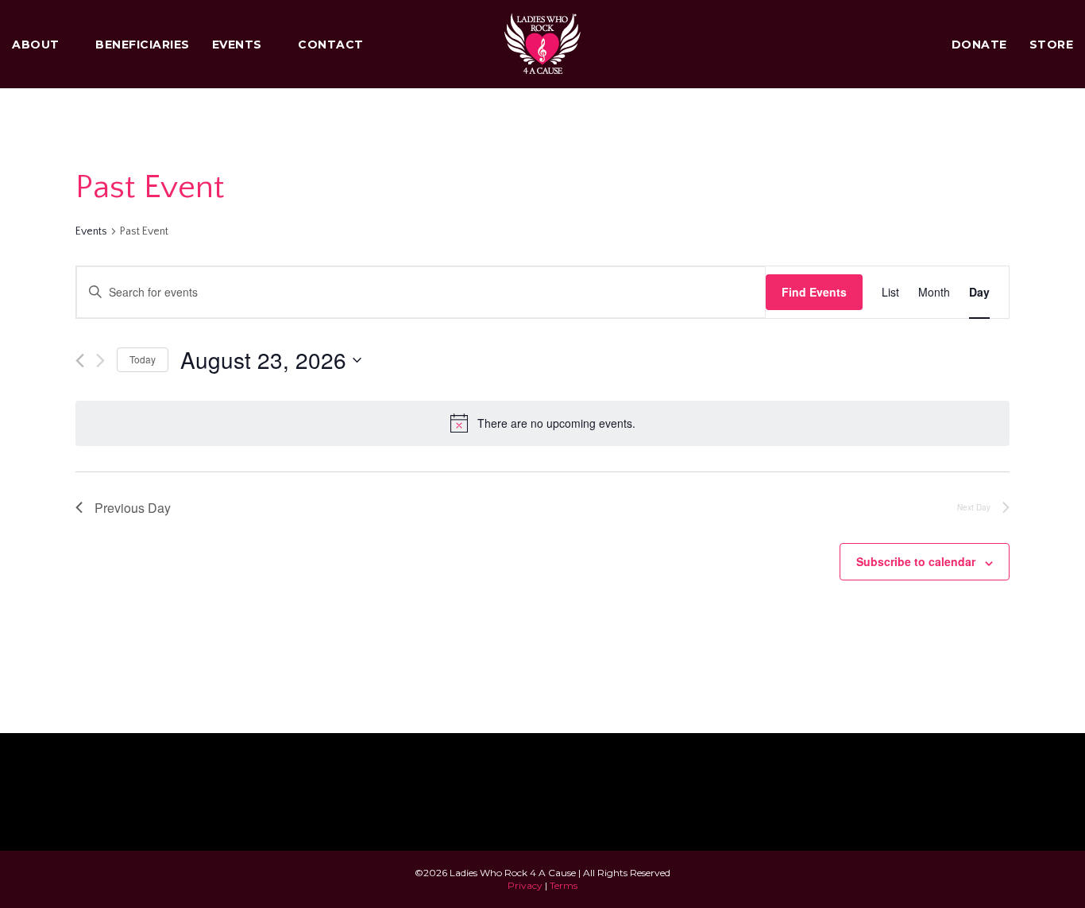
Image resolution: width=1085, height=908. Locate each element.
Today (142, 359)
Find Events (814, 292)
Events (91, 231)
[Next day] (100, 360)
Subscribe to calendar (915, 561)
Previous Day (133, 508)
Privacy (525, 885)
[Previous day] (79, 360)
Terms (563, 885)
